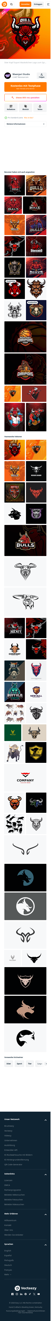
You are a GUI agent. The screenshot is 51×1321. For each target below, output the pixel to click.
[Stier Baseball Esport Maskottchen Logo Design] (14, 265)
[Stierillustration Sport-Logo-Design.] (14, 436)
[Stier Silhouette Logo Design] (14, 1231)
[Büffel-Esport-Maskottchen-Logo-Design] (14, 308)
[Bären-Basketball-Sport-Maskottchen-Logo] (25, 494)
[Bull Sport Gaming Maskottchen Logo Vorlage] (16, 224)
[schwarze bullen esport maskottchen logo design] (14, 204)
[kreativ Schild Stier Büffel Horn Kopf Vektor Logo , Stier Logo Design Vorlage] (14, 1035)
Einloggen (38, 4)
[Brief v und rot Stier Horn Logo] (25, 1164)
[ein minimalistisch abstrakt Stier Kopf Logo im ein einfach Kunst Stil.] (14, 1077)
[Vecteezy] (4, 4)
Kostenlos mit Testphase (26, 87)
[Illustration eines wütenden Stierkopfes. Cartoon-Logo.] (14, 928)
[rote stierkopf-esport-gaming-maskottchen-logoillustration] (14, 287)
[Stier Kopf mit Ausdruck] (14, 415)
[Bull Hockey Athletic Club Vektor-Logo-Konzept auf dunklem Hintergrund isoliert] (14, 886)
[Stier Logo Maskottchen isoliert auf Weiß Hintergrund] (14, 1189)
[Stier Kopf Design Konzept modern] (25, 1277)
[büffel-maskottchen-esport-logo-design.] (14, 707)
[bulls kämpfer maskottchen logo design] (34, 203)
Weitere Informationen (16, 122)
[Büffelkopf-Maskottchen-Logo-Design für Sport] (14, 329)
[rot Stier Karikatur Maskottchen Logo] (16, 537)
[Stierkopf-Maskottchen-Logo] (14, 771)
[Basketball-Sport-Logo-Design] (25, 462)
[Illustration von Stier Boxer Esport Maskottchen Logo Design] (14, 351)
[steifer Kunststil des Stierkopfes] (16, 1097)
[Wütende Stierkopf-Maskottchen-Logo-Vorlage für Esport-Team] (14, 971)
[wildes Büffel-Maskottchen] (25, 829)
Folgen (41, 77)
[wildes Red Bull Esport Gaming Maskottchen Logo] (14, 183)
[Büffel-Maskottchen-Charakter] (25, 860)
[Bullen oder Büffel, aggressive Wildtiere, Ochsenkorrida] (14, 1056)
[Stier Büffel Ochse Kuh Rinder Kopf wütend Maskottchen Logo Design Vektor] (14, 729)
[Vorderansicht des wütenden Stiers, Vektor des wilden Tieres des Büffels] (14, 1116)
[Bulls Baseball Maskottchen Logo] (14, 560)
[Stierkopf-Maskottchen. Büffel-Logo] (14, 372)
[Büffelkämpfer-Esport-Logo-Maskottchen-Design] (14, 1013)
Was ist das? (28, 118)
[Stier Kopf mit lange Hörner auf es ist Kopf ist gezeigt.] (14, 393)
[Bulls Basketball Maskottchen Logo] (14, 589)
